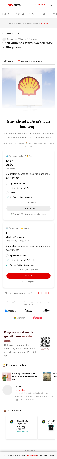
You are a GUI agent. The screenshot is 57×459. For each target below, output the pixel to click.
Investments (9, 33)
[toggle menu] (4, 5)
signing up (44, 23)
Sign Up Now (28, 208)
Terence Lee (20, 390)
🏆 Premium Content (14, 365)
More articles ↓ (28, 451)
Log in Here (43, 293)
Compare (28, 276)
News (21, 33)
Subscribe (40, 5)
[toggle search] (51, 5)
